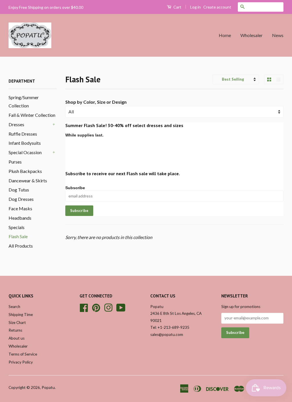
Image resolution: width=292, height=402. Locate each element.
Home (225, 35)
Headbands (20, 218)
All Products (21, 245)
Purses (15, 161)
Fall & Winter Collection (32, 115)
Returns (15, 330)
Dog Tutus (19, 189)
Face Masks (20, 208)
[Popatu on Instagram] (108, 307)
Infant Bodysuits (25, 143)
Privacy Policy (21, 362)
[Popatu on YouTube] (120, 307)
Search (14, 306)
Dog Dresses (21, 199)
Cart (177, 7)
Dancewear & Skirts (28, 180)
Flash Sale (18, 236)
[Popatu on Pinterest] (96, 307)
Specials (17, 227)
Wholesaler (251, 35)
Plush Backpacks (25, 171)
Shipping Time (21, 314)
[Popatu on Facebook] (84, 307)
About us (17, 338)
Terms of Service (23, 354)
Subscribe (75, 187)
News (277, 35)
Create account (217, 7)
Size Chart (17, 322)
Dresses (16, 124)
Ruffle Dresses (23, 133)
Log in (195, 7)
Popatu (48, 387)
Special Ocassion (25, 152)
